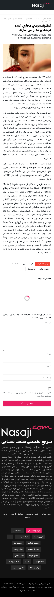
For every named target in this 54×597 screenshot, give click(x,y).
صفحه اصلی (47, 18)
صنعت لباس (17, 530)
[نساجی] (42, 2)
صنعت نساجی (33, 543)
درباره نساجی (46, 514)
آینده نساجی (28, 263)
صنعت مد (15, 263)
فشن (27, 561)
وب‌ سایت (47, 377)
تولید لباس (19, 555)
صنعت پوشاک (13, 561)
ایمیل (48, 365)
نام (49, 354)
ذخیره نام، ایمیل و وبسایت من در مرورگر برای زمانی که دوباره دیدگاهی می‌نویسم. (27, 394)
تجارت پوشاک (22, 536)
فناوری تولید (44, 269)
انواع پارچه (33, 555)
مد (10, 536)
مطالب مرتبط (44, 278)
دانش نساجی (18, 567)
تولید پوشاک (34, 567)
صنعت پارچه (39, 561)
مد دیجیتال (31, 269)
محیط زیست (33, 549)
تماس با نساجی (32, 514)
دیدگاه (48, 322)
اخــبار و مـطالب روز (33, 18)
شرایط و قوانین (17, 514)
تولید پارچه (18, 549)
